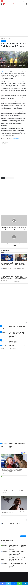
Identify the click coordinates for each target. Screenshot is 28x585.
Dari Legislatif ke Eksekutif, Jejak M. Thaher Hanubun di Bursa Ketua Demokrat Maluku (21, 278)
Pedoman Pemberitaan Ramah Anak (17, 578)
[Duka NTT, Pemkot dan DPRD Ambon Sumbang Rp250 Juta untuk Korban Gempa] (4, 565)
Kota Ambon (16, 71)
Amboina (8, 38)
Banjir (22, 81)
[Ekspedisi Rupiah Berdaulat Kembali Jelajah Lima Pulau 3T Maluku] (4, 559)
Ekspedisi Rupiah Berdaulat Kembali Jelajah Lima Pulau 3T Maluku (17, 558)
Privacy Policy (6, 578)
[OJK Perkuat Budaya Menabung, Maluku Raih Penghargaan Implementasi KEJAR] (4, 553)
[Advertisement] (14, 21)
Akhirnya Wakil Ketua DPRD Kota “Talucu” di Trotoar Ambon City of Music (17, 445)
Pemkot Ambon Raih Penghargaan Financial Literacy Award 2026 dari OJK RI (17, 547)
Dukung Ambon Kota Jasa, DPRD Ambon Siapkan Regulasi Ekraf (20, 263)
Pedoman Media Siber (19, 576)
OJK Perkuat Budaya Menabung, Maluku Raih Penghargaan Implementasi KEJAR (16, 553)
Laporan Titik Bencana (10, 177)
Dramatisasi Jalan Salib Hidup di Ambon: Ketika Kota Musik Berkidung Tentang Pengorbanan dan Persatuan (18, 334)
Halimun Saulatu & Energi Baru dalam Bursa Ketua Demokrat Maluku (7, 263)
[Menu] (1, 4)
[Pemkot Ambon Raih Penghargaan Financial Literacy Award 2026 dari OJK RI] (4, 547)
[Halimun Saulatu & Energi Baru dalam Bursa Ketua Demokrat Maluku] (7, 257)
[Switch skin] (26, 4)
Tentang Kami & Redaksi (9, 576)
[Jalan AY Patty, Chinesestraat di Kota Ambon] (4, 393)
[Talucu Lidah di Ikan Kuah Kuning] (4, 328)
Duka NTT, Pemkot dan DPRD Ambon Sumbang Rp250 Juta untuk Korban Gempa (17, 565)
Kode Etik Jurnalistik (14, 580)
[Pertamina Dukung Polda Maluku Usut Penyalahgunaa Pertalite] (7, 271)
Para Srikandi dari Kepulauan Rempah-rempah (16, 340)
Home (3, 38)
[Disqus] (14, 302)
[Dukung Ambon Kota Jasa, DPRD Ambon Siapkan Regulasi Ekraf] (21, 257)
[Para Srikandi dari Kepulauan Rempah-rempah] (4, 341)
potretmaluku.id (5, 71)
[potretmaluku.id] (8, 4)
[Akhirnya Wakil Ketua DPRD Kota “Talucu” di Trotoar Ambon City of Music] (4, 445)
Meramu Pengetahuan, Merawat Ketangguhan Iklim (11, 539)
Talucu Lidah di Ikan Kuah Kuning (17, 326)
